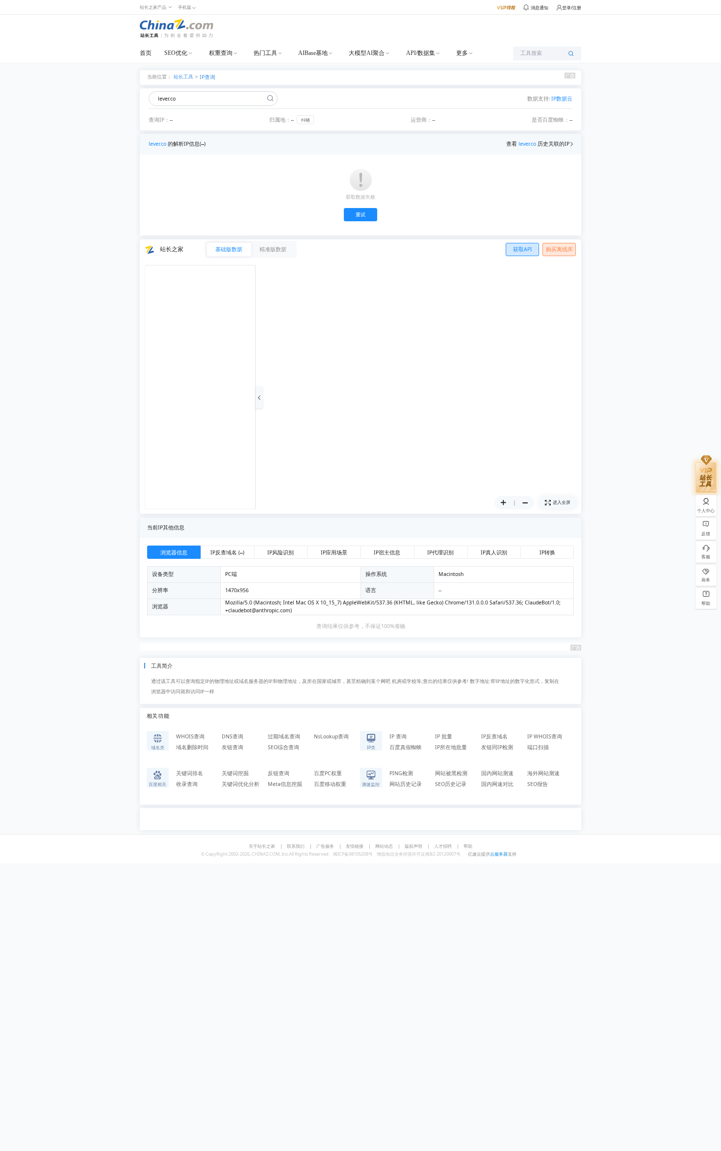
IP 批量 (443, 736)
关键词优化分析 (240, 784)
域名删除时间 (192, 747)
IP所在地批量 (451, 747)
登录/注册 (571, 7)
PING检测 (401, 773)
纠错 (305, 120)
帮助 (468, 846)
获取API (522, 249)
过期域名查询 (284, 736)
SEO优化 (175, 53)
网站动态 (384, 846)
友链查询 (232, 747)
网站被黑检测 (451, 773)
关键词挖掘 (235, 773)
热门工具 (265, 53)
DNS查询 (232, 736)
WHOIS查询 (190, 736)
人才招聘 (443, 846)
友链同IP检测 (497, 747)
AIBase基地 (313, 53)
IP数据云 (561, 98)
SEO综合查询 (283, 747)
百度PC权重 (328, 773)
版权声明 (413, 846)
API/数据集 (420, 53)
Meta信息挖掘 (285, 784)
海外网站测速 (543, 773)
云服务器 (499, 854)
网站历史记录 (405, 784)
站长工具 (183, 76)
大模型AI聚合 (367, 53)
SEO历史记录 (450, 784)
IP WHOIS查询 (544, 736)
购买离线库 (559, 249)
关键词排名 (189, 773)
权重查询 (220, 53)
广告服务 (325, 846)
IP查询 (207, 77)
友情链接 (354, 846)
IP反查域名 (494, 736)
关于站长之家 (262, 846)
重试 (360, 214)
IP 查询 (398, 736)
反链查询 (278, 773)
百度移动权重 (330, 784)
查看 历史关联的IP (537, 143)
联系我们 (296, 846)
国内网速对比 (497, 784)
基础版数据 (228, 249)
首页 (146, 53)
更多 (462, 53)
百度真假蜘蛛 (405, 747)
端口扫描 (538, 747)
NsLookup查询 (331, 736)
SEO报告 (537, 784)
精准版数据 (272, 249)
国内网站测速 (497, 773)
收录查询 (187, 784)
